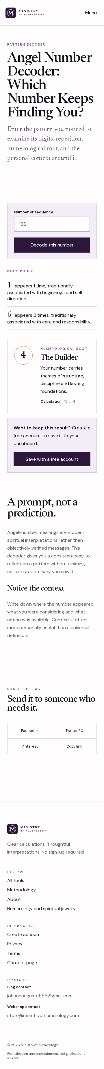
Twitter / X (74, 730)
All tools (15, 880)
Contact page (22, 963)
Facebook (29, 730)
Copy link (74, 746)
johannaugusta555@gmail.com (40, 996)
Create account (24, 934)
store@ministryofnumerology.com (43, 1015)
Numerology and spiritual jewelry (41, 909)
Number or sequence (33, 212)
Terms (13, 953)
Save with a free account (52, 459)
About (14, 899)
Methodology (21, 890)
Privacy (15, 944)
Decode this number (52, 245)
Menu (91, 13)
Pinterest (30, 746)
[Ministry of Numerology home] (32, 13)
